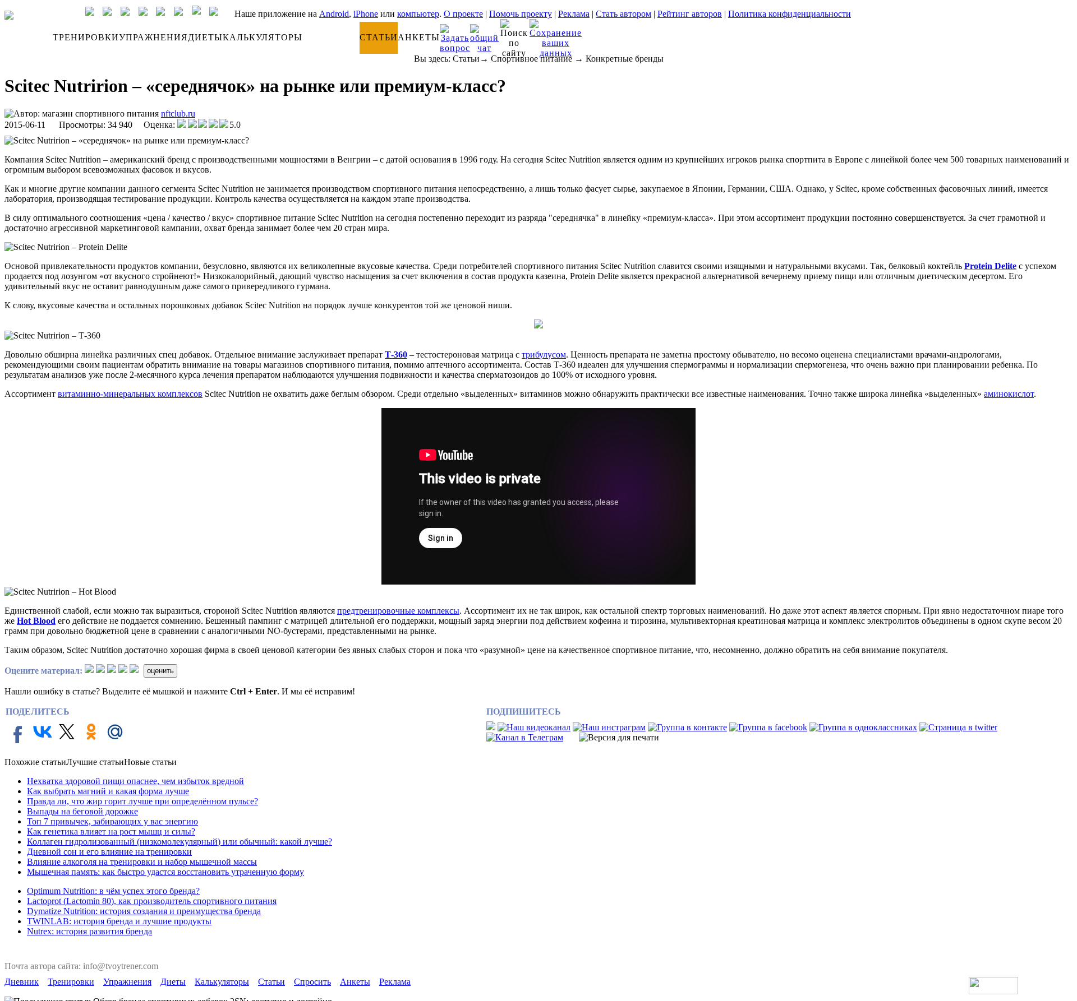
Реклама (574, 13)
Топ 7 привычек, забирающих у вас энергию (112, 821)
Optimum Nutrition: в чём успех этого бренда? (113, 891)
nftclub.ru (178, 113)
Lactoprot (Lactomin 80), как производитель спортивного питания (152, 901)
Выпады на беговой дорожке (82, 811)
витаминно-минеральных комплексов (130, 393)
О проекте (463, 13)
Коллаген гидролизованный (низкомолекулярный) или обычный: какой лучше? (179, 841)
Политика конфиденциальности (789, 13)
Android (334, 13)
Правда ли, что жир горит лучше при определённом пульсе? (142, 801)
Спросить (312, 981)
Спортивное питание (531, 58)
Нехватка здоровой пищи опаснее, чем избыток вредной (135, 781)
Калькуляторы (222, 981)
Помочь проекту (520, 13)
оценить (160, 670)
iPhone (365, 13)
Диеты (173, 981)
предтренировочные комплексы (398, 610)
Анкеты (355, 981)
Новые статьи (150, 762)
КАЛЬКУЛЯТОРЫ (262, 37)
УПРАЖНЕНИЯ (153, 37)
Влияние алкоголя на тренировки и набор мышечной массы (142, 861)
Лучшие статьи (95, 762)
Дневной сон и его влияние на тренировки (109, 851)
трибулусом (544, 354)
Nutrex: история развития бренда (89, 931)
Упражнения (127, 981)
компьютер (418, 13)
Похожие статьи (35, 762)
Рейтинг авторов (689, 13)
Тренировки (71, 981)
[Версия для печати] (619, 738)
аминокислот (1009, 393)
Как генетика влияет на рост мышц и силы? (111, 831)
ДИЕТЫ (205, 37)
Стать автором (623, 13)
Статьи (466, 58)
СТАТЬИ (379, 37)
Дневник (21, 981)
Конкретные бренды (625, 58)
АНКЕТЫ (419, 37)
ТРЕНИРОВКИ (86, 37)
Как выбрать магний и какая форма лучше (108, 791)
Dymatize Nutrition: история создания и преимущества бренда (144, 911)
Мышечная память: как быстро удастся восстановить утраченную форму (165, 872)
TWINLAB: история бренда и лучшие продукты (119, 921)
